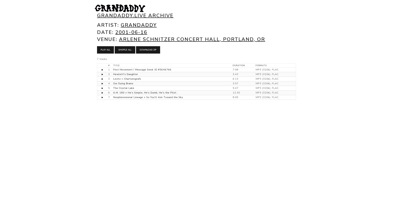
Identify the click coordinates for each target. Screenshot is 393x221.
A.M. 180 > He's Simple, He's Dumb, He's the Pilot (144, 92)
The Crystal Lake (123, 88)
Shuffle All (125, 49)
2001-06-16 (131, 32)
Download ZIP (148, 49)
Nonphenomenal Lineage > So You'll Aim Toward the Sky (148, 97)
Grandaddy (139, 25)
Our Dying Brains (123, 83)
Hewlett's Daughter (125, 74)
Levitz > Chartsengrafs (127, 79)
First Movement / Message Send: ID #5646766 (142, 69)
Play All (105, 49)
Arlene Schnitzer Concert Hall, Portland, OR (192, 39)
